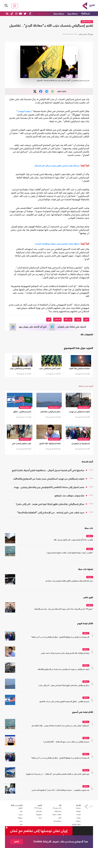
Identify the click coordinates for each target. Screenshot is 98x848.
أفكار (59, 818)
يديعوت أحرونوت (25, 111)
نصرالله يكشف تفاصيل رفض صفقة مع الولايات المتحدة (57, 243)
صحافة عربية (73, 14)
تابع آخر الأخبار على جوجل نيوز (33, 327)
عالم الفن (39, 811)
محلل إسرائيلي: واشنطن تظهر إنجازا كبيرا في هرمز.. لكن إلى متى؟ (49, 412)
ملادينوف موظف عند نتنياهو (69, 495)
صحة (40, 818)
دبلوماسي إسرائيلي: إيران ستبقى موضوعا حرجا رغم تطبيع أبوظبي (20, 368)
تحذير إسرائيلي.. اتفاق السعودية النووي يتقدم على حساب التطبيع (19, 412)
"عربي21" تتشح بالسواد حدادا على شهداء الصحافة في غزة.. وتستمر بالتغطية (63, 609)
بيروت (78, 319)
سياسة (90, 577)
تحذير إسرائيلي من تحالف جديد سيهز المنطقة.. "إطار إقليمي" (66, 742)
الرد (48, 319)
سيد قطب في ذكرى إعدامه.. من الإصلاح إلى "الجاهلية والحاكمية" (50, 512)
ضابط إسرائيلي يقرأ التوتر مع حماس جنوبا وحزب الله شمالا (79, 368)
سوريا (20, 814)
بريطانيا (20, 818)
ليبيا (21, 811)
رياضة (79, 818)
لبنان (86, 319)
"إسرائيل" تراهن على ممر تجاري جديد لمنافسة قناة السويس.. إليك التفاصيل (60, 726)
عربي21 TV (38, 808)
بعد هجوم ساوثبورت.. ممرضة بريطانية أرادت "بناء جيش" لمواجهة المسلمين (60, 790)
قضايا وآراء (57, 811)
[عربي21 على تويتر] (25, 13)
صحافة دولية (59, 14)
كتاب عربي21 (57, 808)
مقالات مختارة (57, 814)
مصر (21, 821)
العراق (20, 808)
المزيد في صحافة (86, 385)
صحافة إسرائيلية (43, 14)
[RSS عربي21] (7, 13)
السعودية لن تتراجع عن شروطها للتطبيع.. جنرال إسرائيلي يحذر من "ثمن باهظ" (80, 444)
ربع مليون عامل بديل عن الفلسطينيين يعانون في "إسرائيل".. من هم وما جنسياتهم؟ (57, 774)
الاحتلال (57, 319)
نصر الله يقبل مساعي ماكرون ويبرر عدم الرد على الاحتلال (56, 165)
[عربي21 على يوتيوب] (20, 13)
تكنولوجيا (39, 814)
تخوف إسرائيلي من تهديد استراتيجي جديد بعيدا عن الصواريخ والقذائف (79, 412)
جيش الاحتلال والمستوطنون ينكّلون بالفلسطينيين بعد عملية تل (69, 581)
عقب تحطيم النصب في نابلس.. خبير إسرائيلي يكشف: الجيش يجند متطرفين (21, 444)
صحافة (85, 13)
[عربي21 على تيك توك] (12, 13)
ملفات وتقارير (76, 824)
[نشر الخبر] (35, 91)
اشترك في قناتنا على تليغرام (72, 327)
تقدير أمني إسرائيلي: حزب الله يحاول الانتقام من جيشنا (49, 368)
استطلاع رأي (57, 821)
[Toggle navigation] (14, 5)
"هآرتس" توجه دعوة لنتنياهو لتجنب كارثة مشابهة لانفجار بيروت (69, 553)
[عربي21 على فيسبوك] (30, 13)
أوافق (16, 842)
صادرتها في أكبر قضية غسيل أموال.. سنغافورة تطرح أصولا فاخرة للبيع (48, 470)
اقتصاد (78, 814)
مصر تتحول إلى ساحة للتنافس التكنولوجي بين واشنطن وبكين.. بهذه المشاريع (49, 487)
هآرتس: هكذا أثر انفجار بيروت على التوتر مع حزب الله (73, 540)
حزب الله (68, 319)
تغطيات (78, 811)
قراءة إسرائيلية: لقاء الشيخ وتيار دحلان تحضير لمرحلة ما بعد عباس (49, 444)
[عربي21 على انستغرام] (16, 13)
